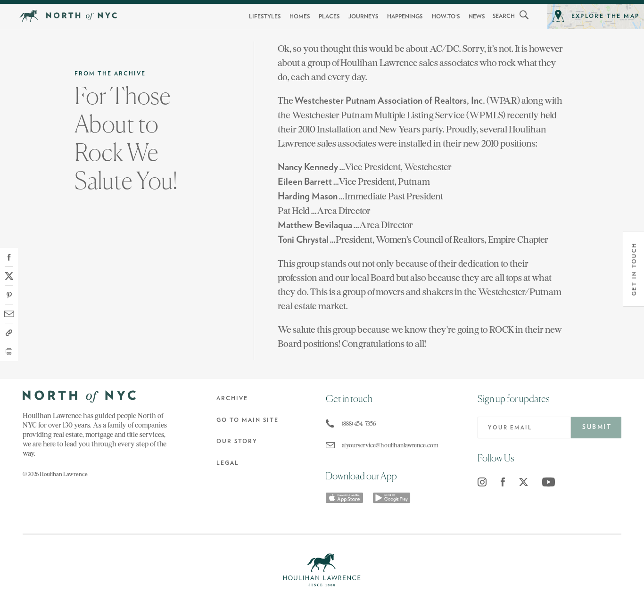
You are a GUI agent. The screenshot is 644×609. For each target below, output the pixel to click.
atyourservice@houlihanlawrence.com (388, 445)
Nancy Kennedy (308, 167)
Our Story (236, 441)
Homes (299, 16)
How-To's (446, 16)
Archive (232, 398)
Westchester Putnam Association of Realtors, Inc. (390, 101)
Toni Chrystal (303, 240)
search (504, 16)
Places (329, 16)
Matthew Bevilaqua (315, 225)
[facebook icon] (503, 481)
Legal (227, 463)
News (477, 16)
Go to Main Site (247, 420)
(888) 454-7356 (359, 423)
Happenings (404, 16)
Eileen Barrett (305, 182)
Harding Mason (308, 196)
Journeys (363, 16)
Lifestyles (265, 16)
